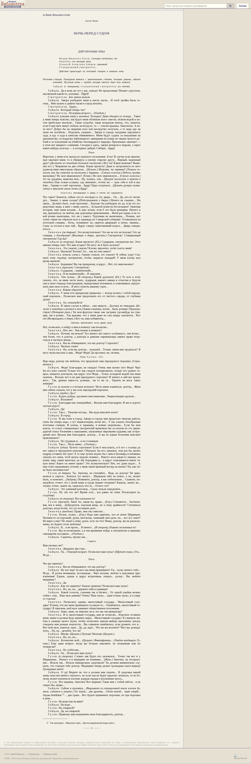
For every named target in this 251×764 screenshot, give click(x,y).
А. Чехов (47, 14)
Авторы (242, 5)
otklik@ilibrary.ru (17, 754)
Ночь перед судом (61, 14)
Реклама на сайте (50, 754)
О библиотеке (34, 754)
